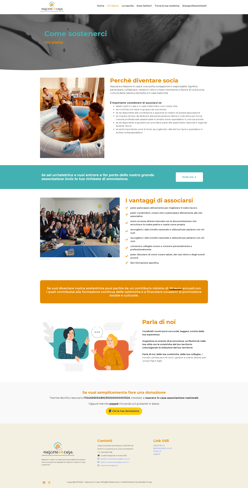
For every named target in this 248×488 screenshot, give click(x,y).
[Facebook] (44, 482)
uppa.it (156, 454)
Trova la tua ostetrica (167, 5)
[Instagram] (49, 482)
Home (100, 5)
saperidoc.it (159, 445)
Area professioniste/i (194, 5)
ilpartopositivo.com (162, 448)
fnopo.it (157, 451)
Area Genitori (144, 5)
